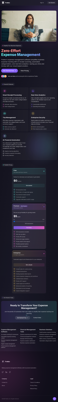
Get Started (52, 2)
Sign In (42, 2)
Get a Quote (29, 264)
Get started (29, 185)
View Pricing (25, 70)
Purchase (29, 227)
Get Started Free (8, 70)
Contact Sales (37, 317)
